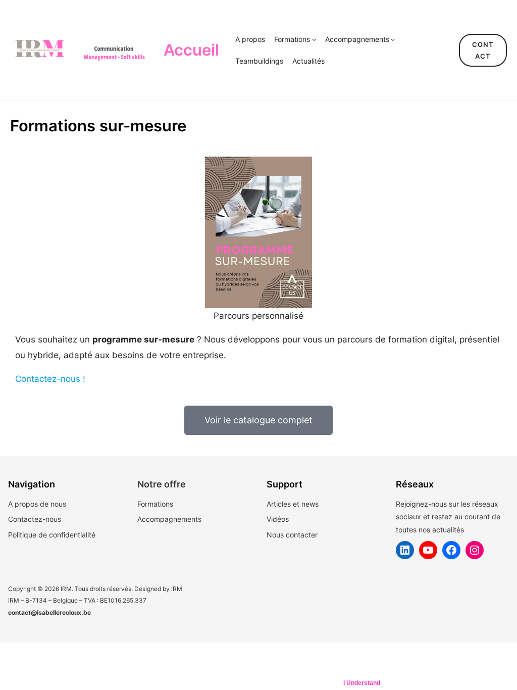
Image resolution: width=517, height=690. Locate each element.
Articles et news (293, 504)
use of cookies (308, 682)
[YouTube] (428, 550)
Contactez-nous (34, 519)
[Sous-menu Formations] (314, 39)
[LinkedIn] (405, 550)
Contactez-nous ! (50, 379)
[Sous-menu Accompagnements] (393, 39)
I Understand (361, 682)
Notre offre (161, 484)
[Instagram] (475, 550)
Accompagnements (169, 519)
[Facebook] (451, 550)
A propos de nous (37, 504)
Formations (155, 504)
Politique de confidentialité (51, 534)
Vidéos (278, 519)
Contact (483, 50)
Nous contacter (292, 534)
